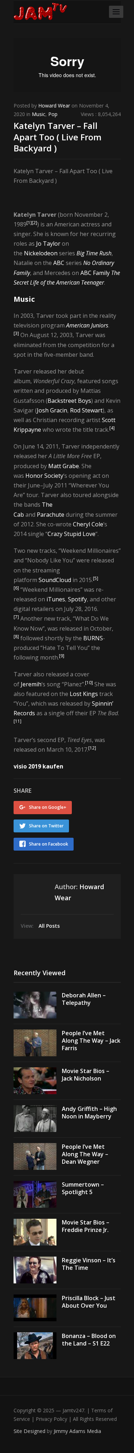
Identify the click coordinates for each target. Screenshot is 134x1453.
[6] (16, 588)
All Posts (49, 925)
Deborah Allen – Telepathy (84, 999)
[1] (29, 223)
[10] (89, 683)
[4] (112, 428)
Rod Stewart (86, 410)
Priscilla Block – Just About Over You (88, 1301)
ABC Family (95, 273)
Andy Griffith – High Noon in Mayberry (89, 1112)
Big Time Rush (93, 253)
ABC (58, 263)
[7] (16, 617)
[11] (17, 721)
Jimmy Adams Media (77, 1431)
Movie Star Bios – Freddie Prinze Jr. (85, 1226)
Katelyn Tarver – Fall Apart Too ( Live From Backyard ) (57, 137)
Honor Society (44, 476)
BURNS (93, 638)
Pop (53, 114)
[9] (61, 656)
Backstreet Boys (69, 401)
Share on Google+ (47, 807)
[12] (92, 748)
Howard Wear (54, 105)
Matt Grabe (63, 466)
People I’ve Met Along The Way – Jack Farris (91, 1040)
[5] (95, 578)
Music (38, 114)
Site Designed (30, 1431)
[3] (16, 333)
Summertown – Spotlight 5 (83, 1188)
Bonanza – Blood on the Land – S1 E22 (89, 1339)
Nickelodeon (41, 253)
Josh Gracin (52, 410)
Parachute (50, 514)
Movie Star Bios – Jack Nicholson (85, 1074)
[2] (34, 223)
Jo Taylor (48, 243)
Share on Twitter (46, 826)
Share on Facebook (48, 844)
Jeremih (31, 684)
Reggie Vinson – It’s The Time (88, 1264)
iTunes (55, 599)
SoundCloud (55, 580)
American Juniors (87, 325)
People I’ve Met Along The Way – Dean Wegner (85, 1154)
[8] (16, 636)
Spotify (77, 599)
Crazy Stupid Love (71, 534)
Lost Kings (84, 694)
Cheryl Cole (88, 524)
